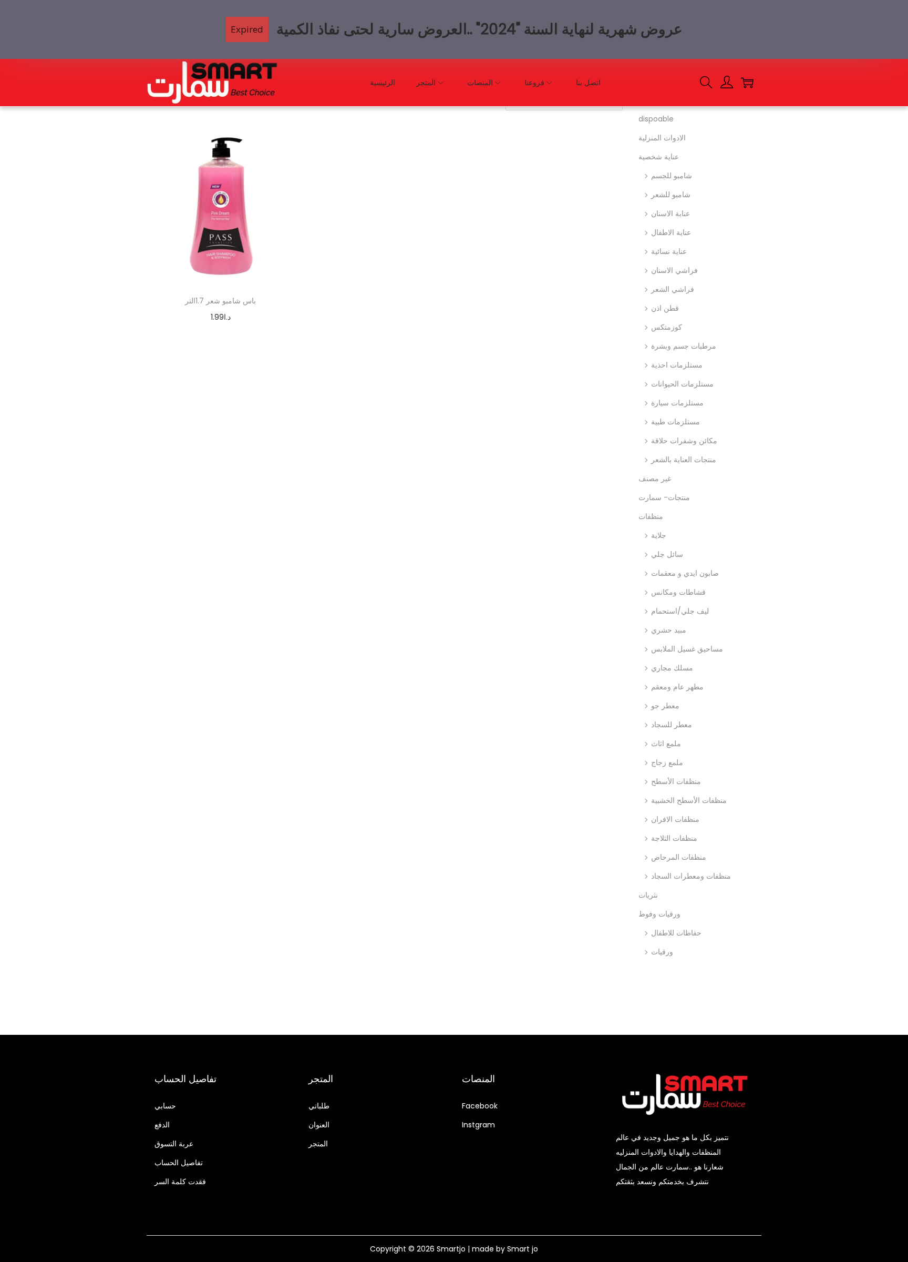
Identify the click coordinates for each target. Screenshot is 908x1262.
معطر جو (665, 705)
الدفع (162, 1124)
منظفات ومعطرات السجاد (691, 876)
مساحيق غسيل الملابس (687, 649)
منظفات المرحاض (678, 857)
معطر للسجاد (671, 724)
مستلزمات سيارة (677, 403)
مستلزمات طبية (675, 421)
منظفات (650, 516)
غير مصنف (654, 478)
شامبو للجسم (671, 175)
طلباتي (318, 1106)
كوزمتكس (666, 327)
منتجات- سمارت (664, 497)
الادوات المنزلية (662, 138)
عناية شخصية (658, 156)
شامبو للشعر (670, 194)
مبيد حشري (668, 630)
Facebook (480, 1106)
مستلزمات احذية (677, 365)
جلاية (658, 535)
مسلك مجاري (672, 668)
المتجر (318, 1143)
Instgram (478, 1124)
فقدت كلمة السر (180, 1181)
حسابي (165, 1106)
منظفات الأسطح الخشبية (689, 800)
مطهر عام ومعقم (677, 686)
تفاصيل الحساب (178, 1162)
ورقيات (662, 952)
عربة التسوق (173, 1143)
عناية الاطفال (671, 232)
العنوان (318, 1124)
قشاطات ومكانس (678, 592)
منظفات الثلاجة (674, 838)
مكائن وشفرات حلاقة (684, 440)
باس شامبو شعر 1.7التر (220, 301)
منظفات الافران (675, 819)
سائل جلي (667, 554)
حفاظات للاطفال (676, 933)
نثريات (648, 895)
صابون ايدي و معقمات (685, 573)
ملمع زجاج (667, 762)
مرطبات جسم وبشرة (683, 346)
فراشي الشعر (672, 289)
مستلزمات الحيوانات (682, 384)
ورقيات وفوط (659, 914)
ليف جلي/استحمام (680, 611)
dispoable (656, 119)
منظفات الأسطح (676, 781)
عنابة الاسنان (670, 213)
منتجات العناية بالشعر (683, 459)
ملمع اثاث (666, 743)
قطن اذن (665, 308)
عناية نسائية (669, 251)
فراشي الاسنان (674, 270)
